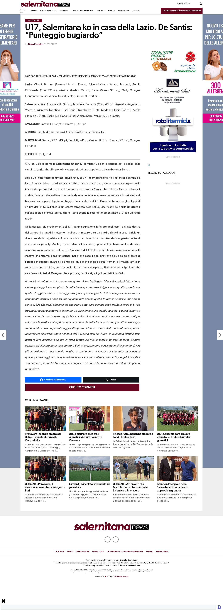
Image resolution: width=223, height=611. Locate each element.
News (34, 11)
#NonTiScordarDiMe (83, 11)
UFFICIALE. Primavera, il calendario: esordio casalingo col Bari (45, 487)
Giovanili (64, 11)
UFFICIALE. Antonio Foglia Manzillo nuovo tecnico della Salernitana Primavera (130, 487)
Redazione (123, 11)
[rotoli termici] (173, 152)
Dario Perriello (35, 44)
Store (136, 11)
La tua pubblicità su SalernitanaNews (182, 11)
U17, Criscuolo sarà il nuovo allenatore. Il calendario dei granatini (173, 437)
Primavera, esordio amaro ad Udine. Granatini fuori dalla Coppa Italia (43, 437)
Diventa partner (83, 552)
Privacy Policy (98, 552)
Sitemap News (162, 552)
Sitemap (149, 552)
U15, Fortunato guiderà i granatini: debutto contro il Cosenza (85, 437)
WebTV (111, 11)
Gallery (101, 11)
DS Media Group (121, 577)
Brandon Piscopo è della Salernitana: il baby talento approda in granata (173, 487)
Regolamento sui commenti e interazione (125, 552)
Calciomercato (48, 11)
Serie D (70, 552)
